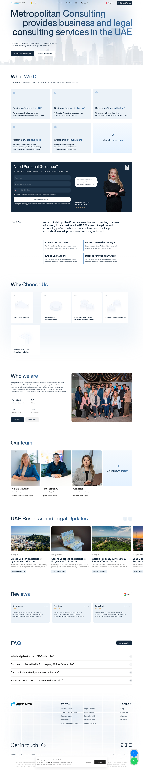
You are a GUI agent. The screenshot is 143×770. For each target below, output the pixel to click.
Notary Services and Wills (70, 723)
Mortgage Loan (89, 712)
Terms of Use (26, 204)
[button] (59, 3)
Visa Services (65, 720)
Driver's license (89, 720)
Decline (88, 762)
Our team (123, 720)
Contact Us (84, 3)
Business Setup (66, 709)
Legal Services (89, 709)
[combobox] (17, 190)
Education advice (90, 716)
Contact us (124, 712)
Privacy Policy (58, 203)
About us (123, 716)
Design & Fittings (90, 723)
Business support (67, 716)
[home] (19, 3)
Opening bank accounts (69, 712)
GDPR (50, 762)
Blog (76, 3)
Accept (100, 762)
